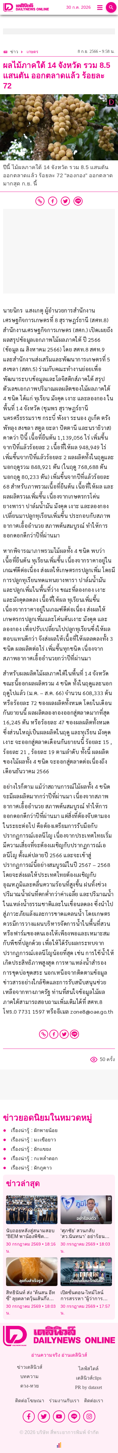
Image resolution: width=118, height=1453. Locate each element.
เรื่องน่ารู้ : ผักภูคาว (31, 1167)
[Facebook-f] (29, 1416)
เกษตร (32, 52)
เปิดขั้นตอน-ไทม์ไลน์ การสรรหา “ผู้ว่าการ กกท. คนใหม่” (82, 1298)
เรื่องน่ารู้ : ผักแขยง (31, 1149)
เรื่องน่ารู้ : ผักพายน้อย (34, 1130)
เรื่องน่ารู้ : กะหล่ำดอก (34, 1158)
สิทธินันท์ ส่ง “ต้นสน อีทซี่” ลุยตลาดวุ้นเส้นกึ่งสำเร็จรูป (30, 1298)
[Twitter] (64, 1034)
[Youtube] (59, 1416)
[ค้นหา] (111, 7)
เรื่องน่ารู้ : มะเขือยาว (33, 1139)
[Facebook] (53, 1034)
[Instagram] (89, 1416)
